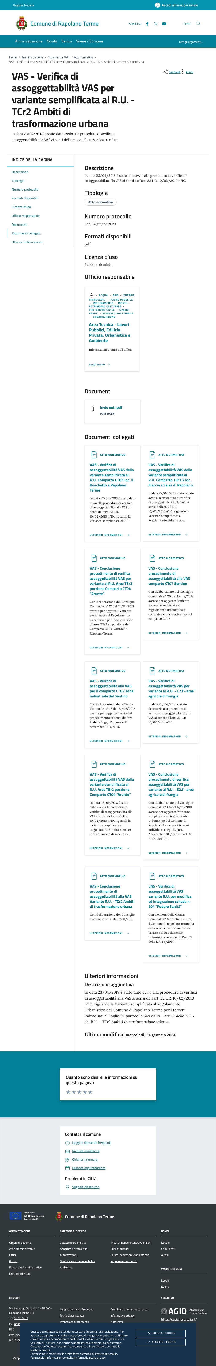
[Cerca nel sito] (198, 23)
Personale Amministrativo (25, 1267)
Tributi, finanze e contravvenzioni (131, 1242)
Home (13, 57)
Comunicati (168, 1248)
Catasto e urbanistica (73, 1242)
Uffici (12, 1255)
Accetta (164, 1342)
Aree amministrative (22, 1248)
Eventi (165, 1286)
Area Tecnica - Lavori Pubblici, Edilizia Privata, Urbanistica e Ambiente (109, 332)
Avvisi (165, 1255)
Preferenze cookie (106, 1353)
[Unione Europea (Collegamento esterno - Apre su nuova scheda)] (28, 1217)
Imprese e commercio (124, 1261)
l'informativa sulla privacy (89, 1357)
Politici (13, 1261)
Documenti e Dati (58, 57)
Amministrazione (32, 57)
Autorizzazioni (68, 1255)
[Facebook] (145, 23)
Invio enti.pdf (111, 407)
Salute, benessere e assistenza (130, 1255)
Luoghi (165, 1280)
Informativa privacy (123, 1315)
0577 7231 (21, 1318)
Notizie (165, 1242)
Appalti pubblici (120, 1248)
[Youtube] (162, 23)
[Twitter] (154, 23)
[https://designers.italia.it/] (184, 1311)
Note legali (117, 1322)
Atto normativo (83, 57)
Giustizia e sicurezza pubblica (77, 1261)
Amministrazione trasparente (129, 1309)
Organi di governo (20, 1242)
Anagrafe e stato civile (73, 1248)
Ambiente (66, 1267)
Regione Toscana (23, 5)
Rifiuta (164, 1333)
